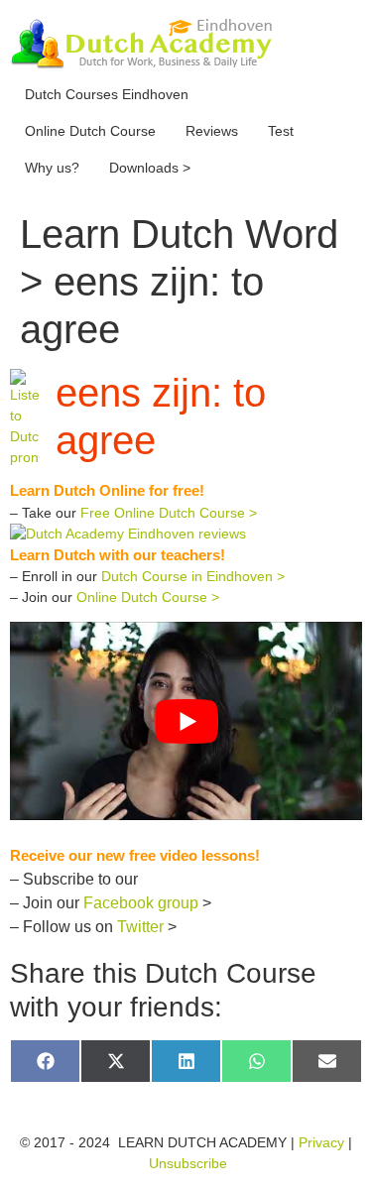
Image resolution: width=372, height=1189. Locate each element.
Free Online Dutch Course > (168, 513)
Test (281, 131)
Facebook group (140, 902)
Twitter (140, 926)
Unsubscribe (188, 1163)
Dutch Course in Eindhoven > (193, 576)
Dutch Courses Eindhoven (106, 94)
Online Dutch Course (90, 131)
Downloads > (149, 168)
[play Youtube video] (186, 721)
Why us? (52, 168)
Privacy (321, 1142)
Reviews (212, 131)
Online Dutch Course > (147, 597)
